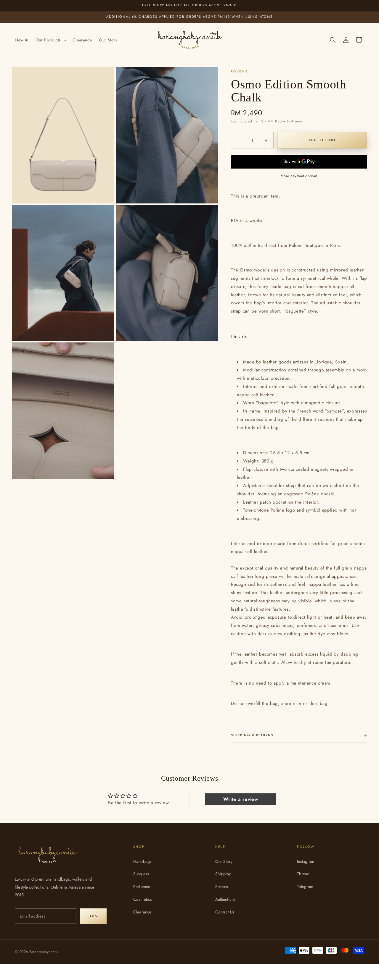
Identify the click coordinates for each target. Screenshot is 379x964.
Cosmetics (142, 899)
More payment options (299, 176)
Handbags (142, 861)
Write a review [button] (240, 799)
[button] (50, 40)
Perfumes (141, 886)
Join (93, 916)
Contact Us (225, 912)
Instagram (305, 861)
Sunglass (141, 874)
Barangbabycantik (43, 952)
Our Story (223, 861)
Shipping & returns (252, 735)
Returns (221, 886)
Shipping (223, 874)
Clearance (142, 912)
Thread (303, 874)
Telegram (305, 886)
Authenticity (225, 899)
